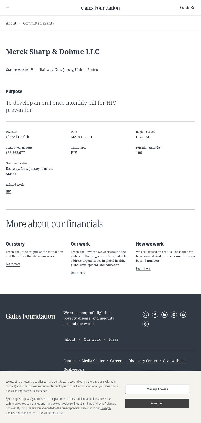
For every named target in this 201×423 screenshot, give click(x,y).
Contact (70, 360)
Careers (116, 360)
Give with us (173, 360)
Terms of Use (55, 413)
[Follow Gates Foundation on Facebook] (155, 314)
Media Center (93, 360)
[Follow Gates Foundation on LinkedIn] (164, 314)
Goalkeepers (74, 369)
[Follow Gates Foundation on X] (145, 314)
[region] (100, 397)
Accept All (157, 403)
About (11, 23)
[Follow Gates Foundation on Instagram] (173, 314)
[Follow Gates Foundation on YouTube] (183, 314)
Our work (92, 339)
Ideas (113, 339)
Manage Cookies (157, 389)
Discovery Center (143, 360)
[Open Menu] (7, 7)
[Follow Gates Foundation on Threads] (145, 324)
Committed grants (38, 23)
